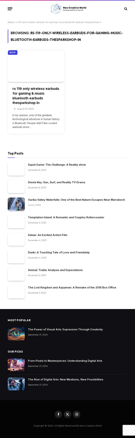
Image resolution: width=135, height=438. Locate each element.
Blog (13, 52)
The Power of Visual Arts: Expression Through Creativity (65, 329)
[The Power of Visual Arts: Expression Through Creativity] (16, 333)
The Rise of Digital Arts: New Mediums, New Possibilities (65, 379)
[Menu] (10, 9)
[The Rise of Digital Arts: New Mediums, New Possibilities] (16, 383)
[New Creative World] (67, 9)
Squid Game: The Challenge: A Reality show (57, 164)
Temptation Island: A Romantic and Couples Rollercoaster (66, 217)
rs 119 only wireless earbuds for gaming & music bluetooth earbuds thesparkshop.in (35, 96)
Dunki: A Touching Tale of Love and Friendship (59, 252)
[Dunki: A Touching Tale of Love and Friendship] (16, 256)
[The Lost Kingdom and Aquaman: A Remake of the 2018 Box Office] (16, 291)
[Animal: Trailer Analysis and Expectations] (16, 274)
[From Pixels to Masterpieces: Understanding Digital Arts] (16, 365)
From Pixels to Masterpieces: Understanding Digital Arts (65, 360)
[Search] (125, 9)
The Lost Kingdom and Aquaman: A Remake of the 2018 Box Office (72, 287)
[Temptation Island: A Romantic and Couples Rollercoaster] (16, 221)
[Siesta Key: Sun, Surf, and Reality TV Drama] (16, 186)
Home (11, 22)
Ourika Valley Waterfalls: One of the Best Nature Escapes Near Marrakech (76, 199)
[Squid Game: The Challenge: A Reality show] (16, 169)
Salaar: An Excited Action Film (47, 235)
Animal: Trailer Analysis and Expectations (55, 270)
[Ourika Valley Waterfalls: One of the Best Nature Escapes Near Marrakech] (16, 204)
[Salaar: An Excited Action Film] (16, 239)
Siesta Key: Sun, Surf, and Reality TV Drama (56, 182)
